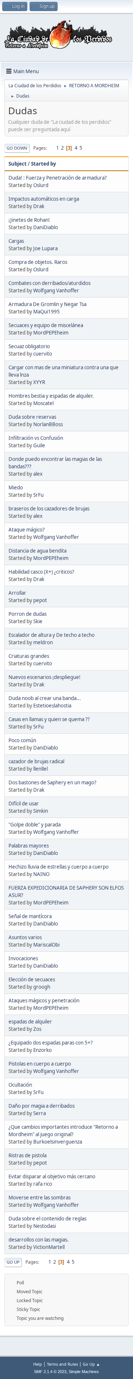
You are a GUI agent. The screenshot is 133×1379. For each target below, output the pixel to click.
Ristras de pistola (27, 1155)
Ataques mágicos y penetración (43, 1000)
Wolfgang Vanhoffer (56, 290)
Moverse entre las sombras (39, 1197)
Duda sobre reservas (32, 417)
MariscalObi (46, 944)
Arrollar (17, 593)
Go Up (13, 1262)
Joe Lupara (45, 248)
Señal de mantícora (30, 916)
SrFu (38, 495)
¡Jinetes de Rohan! (29, 220)
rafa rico (42, 1184)
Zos (37, 1029)
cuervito (42, 353)
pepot (40, 600)
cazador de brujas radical (36, 761)
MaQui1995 (46, 311)
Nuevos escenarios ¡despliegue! (44, 677)
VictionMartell (49, 1247)
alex (37, 474)
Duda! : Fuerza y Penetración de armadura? (57, 177)
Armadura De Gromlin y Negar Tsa (47, 304)
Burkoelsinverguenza (57, 1141)
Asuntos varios (25, 937)
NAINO (41, 874)
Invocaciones (23, 958)
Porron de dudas (27, 614)
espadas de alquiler (30, 1021)
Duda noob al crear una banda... (44, 698)
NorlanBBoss (48, 424)
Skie (37, 621)
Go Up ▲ (91, 1364)
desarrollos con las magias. (38, 1239)
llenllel (40, 768)
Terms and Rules (62, 1364)
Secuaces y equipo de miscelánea (45, 325)
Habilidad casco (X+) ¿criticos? (41, 571)
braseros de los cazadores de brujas (48, 508)
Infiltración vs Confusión (35, 438)
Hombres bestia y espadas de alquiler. (51, 396)
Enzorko (42, 1050)
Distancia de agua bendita (37, 550)
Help (37, 1364)
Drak (38, 206)
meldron (43, 642)
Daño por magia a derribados (41, 1106)
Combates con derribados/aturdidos (49, 283)
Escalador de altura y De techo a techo (51, 635)
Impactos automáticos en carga (43, 199)
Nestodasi (44, 1226)
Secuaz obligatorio (29, 346)
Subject (17, 163)
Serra (39, 1113)
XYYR (39, 382)
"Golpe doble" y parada (34, 824)
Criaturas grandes (28, 656)
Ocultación (20, 1084)
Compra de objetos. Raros (37, 262)
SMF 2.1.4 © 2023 (50, 1371)
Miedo (15, 487)
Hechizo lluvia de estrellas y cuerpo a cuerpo (58, 866)
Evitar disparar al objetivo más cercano (51, 1176)
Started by (43, 163)
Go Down (17, 148)
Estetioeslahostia (52, 705)
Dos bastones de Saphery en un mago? (52, 782)
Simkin (40, 811)
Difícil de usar (23, 803)
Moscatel (43, 403)
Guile (39, 445)
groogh (41, 987)
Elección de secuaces (31, 979)
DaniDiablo (45, 227)
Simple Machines (84, 1371)
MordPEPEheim (50, 332)
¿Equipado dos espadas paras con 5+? (50, 1042)
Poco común (22, 740)
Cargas (16, 241)
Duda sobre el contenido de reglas (47, 1218)
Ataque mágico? (26, 529)
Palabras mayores (28, 845)
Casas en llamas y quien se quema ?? (49, 719)
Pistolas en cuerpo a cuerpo (39, 1063)
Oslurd (40, 185)
